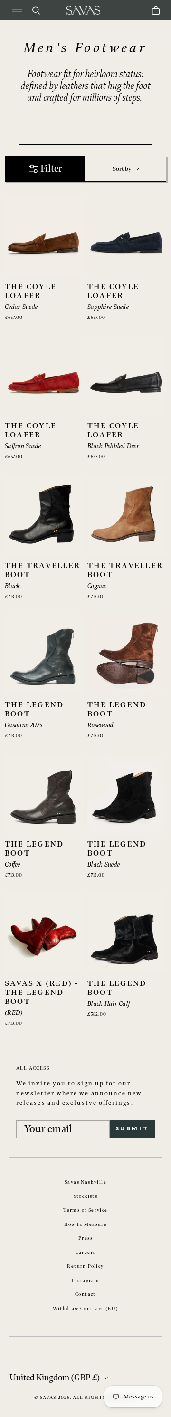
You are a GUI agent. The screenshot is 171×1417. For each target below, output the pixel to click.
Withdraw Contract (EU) (86, 1308)
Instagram (86, 1280)
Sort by (122, 169)
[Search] (36, 10)
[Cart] (155, 10)
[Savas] (83, 10)
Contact (85, 1294)
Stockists (86, 1196)
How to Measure (85, 1224)
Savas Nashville (85, 1182)
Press (85, 1238)
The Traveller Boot (42, 570)
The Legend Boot (34, 710)
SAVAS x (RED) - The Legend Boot (41, 992)
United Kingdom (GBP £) (55, 1378)
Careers (86, 1252)
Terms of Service (85, 1210)
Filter (51, 168)
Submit (132, 1129)
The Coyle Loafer (31, 291)
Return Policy (85, 1266)
